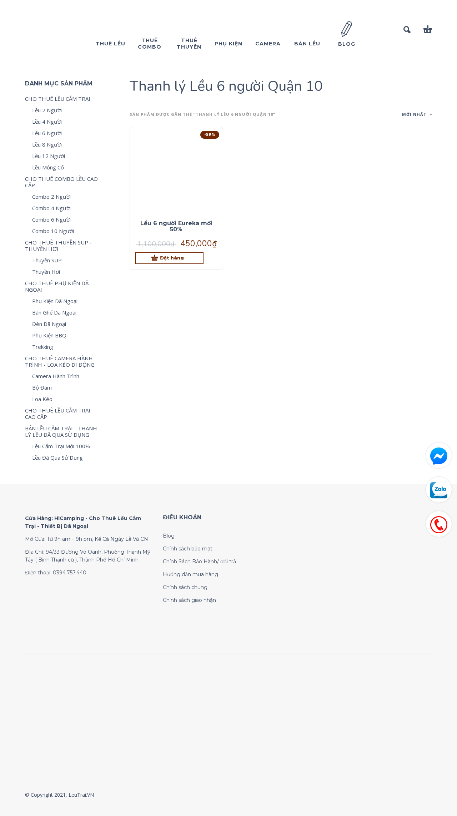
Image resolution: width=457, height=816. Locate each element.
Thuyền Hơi (46, 271)
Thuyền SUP (47, 260)
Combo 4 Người (51, 208)
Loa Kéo (42, 399)
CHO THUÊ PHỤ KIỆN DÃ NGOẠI (57, 286)
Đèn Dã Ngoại (49, 324)
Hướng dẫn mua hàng (190, 574)
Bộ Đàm (42, 387)
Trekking (42, 346)
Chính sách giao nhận (189, 600)
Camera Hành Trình (55, 376)
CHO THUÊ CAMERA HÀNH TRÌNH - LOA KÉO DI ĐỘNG (60, 361)
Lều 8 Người (47, 144)
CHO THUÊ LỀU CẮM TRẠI (57, 98)
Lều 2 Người (47, 110)
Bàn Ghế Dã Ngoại (54, 312)
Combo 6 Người (51, 219)
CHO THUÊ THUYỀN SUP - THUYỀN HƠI (58, 245)
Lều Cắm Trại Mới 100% (61, 446)
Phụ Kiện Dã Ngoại (54, 301)
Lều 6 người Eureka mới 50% (176, 226)
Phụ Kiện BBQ (49, 335)
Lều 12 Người (48, 156)
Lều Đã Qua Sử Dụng (57, 457)
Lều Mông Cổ (48, 167)
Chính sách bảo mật (187, 548)
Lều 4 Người (47, 121)
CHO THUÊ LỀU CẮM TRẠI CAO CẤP (57, 413)
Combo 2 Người (51, 196)
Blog (169, 536)
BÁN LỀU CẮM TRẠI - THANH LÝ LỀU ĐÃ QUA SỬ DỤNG (61, 431)
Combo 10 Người (53, 231)
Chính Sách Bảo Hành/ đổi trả (199, 561)
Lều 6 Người (47, 133)
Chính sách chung (185, 587)
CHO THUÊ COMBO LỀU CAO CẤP (61, 181)
